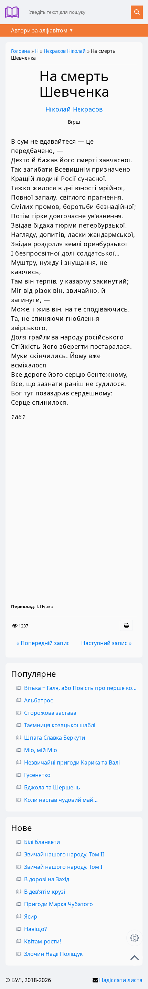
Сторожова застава (50, 713)
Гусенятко (37, 775)
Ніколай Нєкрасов (74, 109)
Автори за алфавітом (39, 30)
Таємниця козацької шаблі (59, 725)
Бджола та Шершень (52, 787)
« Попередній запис (43, 643)
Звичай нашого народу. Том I (63, 867)
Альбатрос (38, 700)
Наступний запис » (106, 643)
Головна (20, 51)
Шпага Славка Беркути (54, 737)
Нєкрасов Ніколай (65, 51)
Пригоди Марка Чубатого (58, 904)
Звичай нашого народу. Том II (64, 854)
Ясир (30, 916)
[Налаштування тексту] (134, 938)
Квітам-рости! (42, 941)
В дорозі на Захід (46, 879)
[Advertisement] (74, 515)
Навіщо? (35, 929)
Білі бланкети (42, 842)
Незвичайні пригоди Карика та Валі (72, 762)
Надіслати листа (120, 980)
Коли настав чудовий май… (61, 800)
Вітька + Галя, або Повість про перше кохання (86, 688)
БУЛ (14, 12)
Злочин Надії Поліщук (53, 954)
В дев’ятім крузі (44, 891)
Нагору (134, 957)
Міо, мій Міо (40, 750)
